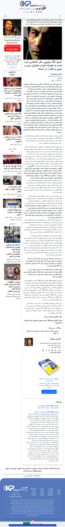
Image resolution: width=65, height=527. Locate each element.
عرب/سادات (27, 471)
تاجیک (46, 468)
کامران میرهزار (57, 74)
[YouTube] (52, 351)
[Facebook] (59, 81)
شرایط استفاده (42, 493)
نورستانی (13, 468)
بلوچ (7, 468)
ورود (58, 489)
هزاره (51, 468)
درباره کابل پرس (34, 489)
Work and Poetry (55, 353)
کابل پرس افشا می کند (47, 20)
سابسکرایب (12, 67)
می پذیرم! (26, 523)
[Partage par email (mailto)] (61, 81)
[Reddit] (54, 81)
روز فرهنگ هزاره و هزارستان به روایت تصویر (14, 212)
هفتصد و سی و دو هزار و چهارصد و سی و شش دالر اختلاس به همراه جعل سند (12, 92)
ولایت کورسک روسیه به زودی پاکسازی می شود (12, 167)
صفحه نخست (58, 20)
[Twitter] (55, 351)
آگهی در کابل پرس (50, 489)
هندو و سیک (26, 468)
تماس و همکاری (33, 493)
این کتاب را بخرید (49, 392)
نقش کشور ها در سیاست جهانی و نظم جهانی (13, 189)
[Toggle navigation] (5, 16)
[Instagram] (46, 351)
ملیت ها (57, 468)
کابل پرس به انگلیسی (50, 493)
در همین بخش (12, 73)
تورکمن (34, 468)
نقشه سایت (58, 492)
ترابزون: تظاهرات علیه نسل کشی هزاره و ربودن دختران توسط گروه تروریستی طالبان (12, 287)
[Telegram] (49, 351)
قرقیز (19, 468)
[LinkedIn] (57, 81)
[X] (52, 81)
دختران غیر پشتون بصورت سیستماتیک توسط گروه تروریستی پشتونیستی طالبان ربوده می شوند (13, 250)
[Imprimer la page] (56, 81)
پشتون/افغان (37, 471)
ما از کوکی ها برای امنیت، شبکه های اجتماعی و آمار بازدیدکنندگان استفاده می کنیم (32, 525)
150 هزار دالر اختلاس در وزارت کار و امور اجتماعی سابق (13, 116)
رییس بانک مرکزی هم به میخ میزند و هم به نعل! (42, 331)
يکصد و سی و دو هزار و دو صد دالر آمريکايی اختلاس (12, 139)
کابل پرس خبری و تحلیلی (13, 261)
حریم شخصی (42, 489)
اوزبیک (40, 468)
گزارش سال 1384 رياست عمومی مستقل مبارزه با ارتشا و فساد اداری (44, 21)
